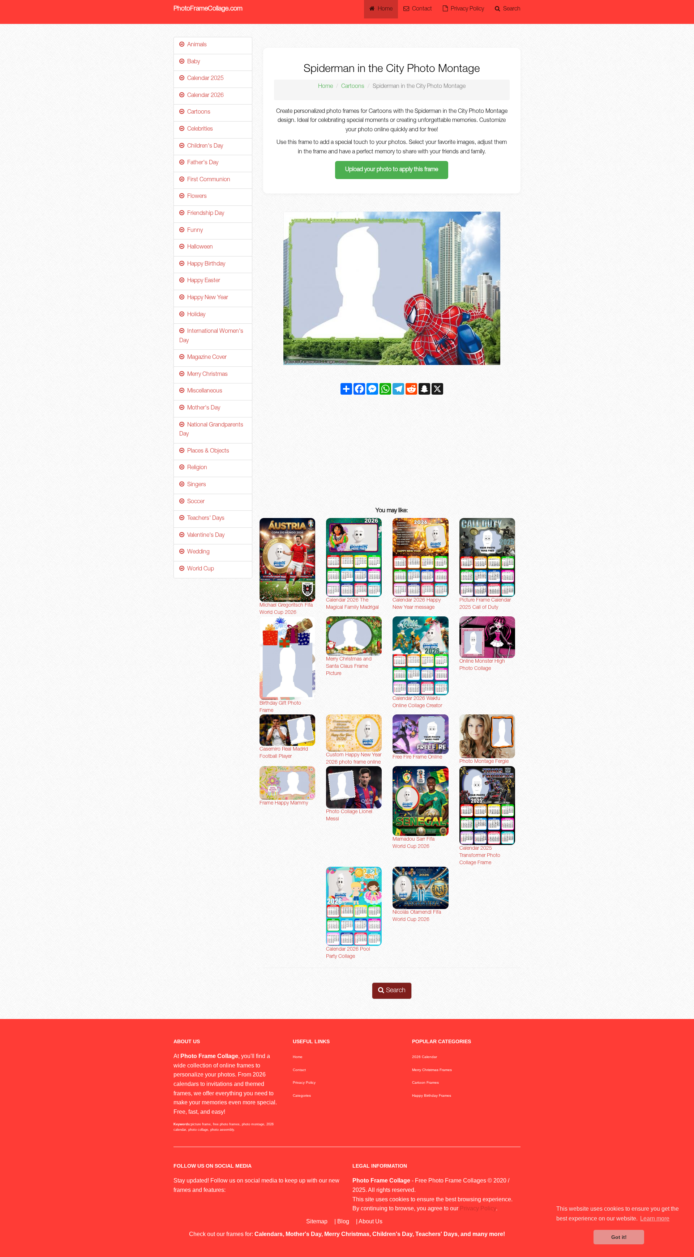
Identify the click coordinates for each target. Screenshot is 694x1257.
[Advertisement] (392, 452)
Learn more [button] (654, 1218)
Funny (193, 231)
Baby (192, 62)
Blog (343, 1221)
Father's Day (201, 163)
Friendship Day (204, 214)
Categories (302, 1095)
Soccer (194, 502)
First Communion (207, 180)
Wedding (197, 552)
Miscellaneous (203, 391)
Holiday (194, 315)
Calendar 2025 (204, 79)
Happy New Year (206, 298)
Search (510, 9)
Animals (195, 45)
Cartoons (352, 87)
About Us (370, 1221)
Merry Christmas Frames (432, 1070)
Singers (195, 485)
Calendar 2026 (204, 96)
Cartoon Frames (425, 1082)
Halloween (198, 247)
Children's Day (203, 146)
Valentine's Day (204, 536)
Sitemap (316, 1221)
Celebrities (198, 129)
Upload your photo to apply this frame (391, 170)
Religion (195, 468)
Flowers (195, 197)
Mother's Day (202, 408)
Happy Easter (202, 281)
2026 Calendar (424, 1057)
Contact (420, 9)
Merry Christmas (206, 375)
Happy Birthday (204, 264)
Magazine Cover (205, 358)
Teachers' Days (204, 519)
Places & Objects (206, 451)
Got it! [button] (619, 1237)
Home (384, 9)
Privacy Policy (466, 9)
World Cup (199, 569)
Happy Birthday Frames (431, 1095)
